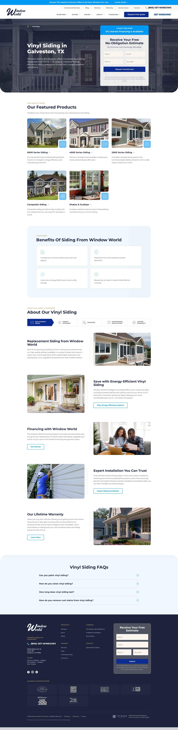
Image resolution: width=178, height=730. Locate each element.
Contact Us (64, 658)
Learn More (120, 2)
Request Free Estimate (124, 69)
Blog (87, 8)
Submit (132, 661)
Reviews (97, 8)
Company (90, 625)
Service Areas (123, 8)
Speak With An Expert (93, 647)
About (100, 14)
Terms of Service (63, 720)
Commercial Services (72, 8)
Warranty (109, 8)
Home (28, 26)
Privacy (83, 716)
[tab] (39, 322)
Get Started (36, 447)
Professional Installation (93, 632)
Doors (75, 14)
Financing (113, 14)
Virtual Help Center (67, 654)
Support (64, 643)
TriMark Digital (144, 717)
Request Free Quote (136, 14)
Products (65, 625)
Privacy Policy (54, 720)
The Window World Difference (95, 629)
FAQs (62, 651)
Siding (87, 14)
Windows (61, 14)
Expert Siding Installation (108, 491)
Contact (137, 8)
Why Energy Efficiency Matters (110, 405)
